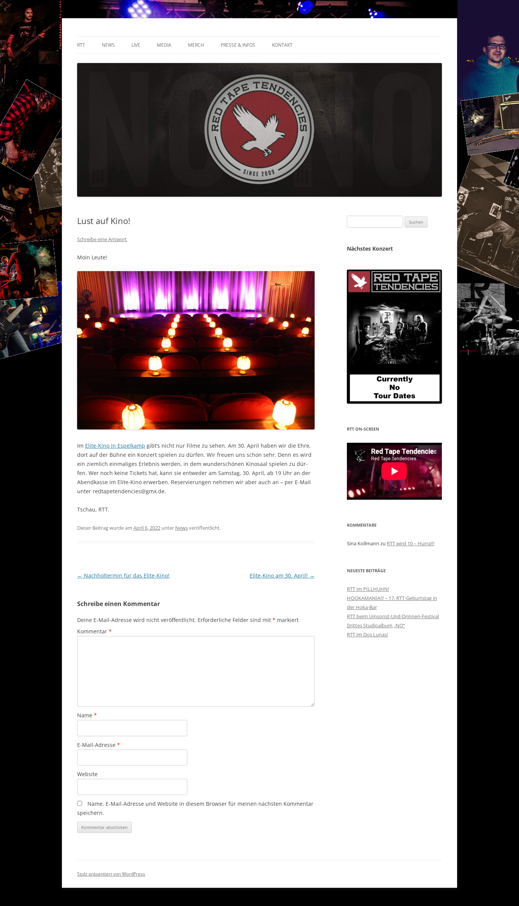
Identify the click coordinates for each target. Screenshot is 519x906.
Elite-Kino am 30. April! (282, 575)
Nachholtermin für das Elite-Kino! (123, 575)
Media (164, 45)
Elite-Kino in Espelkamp (115, 445)
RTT (81, 45)
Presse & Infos (238, 45)
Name (87, 715)
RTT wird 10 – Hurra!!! (410, 543)
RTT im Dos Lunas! (367, 634)
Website (87, 774)
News (108, 45)
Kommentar (94, 631)
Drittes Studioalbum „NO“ (376, 625)
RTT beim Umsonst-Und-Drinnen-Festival (393, 616)
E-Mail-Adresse (98, 744)
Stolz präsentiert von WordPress (111, 874)
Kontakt (282, 45)
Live (135, 45)
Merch (196, 45)
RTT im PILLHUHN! (368, 589)
